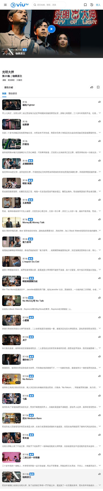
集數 (4, 93)
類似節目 (13, 93)
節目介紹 (8, 87)
